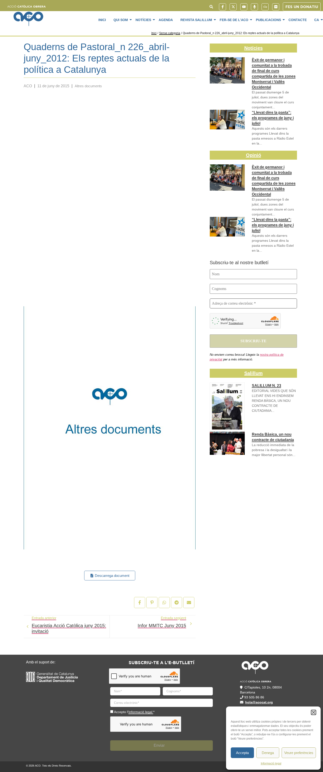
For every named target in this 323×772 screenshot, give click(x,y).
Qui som (120, 20)
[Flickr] (275, 6)
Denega (268, 753)
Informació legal (271, 763)
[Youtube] (243, 6)
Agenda (166, 20)
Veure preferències (298, 753)
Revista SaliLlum (196, 20)
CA (316, 20)
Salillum (253, 373)
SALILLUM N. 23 (266, 386)
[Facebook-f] (222, 6)
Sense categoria (169, 33)
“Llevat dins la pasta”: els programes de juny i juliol (273, 117)
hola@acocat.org (259, 702)
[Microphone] (254, 6)
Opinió (253, 155)
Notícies (143, 20)
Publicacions (268, 20)
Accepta (242, 753)
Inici (102, 20)
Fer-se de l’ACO (234, 20)
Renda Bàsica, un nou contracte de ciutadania (273, 437)
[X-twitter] (233, 6)
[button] (313, 712)
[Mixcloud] (265, 6)
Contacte (297, 20)
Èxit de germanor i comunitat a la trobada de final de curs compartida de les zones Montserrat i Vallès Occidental (274, 73)
